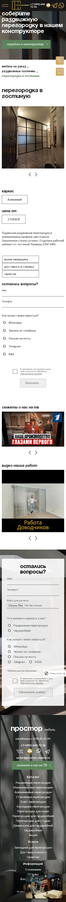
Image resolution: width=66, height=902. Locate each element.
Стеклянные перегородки (33, 796)
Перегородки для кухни (33, 811)
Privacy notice (55, 673)
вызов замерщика (16, 259)
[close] (64, 673)
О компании (33, 869)
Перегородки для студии (33, 820)
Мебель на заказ (14, 66)
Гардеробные (33, 830)
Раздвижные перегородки (33, 782)
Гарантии (33, 856)
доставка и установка (19, 266)
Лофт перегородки (33, 801)
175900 (14, 219)
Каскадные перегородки (33, 806)
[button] (29, 174)
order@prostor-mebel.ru (33, 757)
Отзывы (32, 874)
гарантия (10, 274)
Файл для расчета (17, 600)
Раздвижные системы (18, 71)
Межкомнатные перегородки (33, 787)
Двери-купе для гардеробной (33, 825)
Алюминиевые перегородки (33, 792)
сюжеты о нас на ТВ (32, 765)
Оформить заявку (32, 692)
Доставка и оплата (33, 852)
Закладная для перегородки (33, 847)
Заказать (32, 383)
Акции (33, 834)
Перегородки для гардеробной (33, 815)
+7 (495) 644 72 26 (33, 745)
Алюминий (15, 199)
